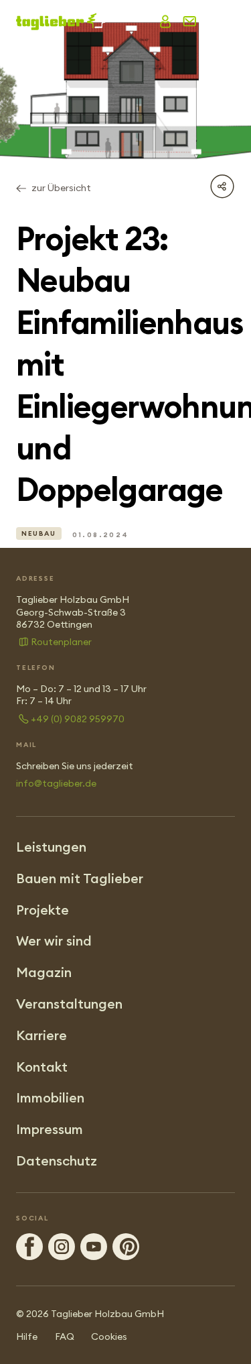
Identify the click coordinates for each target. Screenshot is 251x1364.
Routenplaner (61, 642)
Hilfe (26, 1336)
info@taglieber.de (56, 783)
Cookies (109, 1336)
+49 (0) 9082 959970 (77, 719)
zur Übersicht (61, 188)
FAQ (64, 1336)
